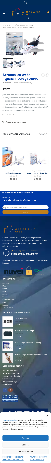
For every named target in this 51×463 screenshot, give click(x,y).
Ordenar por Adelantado (11, 376)
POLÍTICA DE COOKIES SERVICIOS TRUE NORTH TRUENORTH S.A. (13, 458)
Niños (18, 171)
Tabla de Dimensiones (10, 371)
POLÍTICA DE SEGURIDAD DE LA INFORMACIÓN (38, 458)
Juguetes (14, 171)
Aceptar (25, 438)
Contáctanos (7, 384)
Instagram (10, 390)
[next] (47, 75)
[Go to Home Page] (3, 25)
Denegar (25, 445)
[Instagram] (28, 18)
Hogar (4, 294)
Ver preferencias (25, 452)
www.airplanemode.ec (10, 420)
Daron (8, 171)
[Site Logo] (25, 12)
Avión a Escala (7, 308)
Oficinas (5, 291)
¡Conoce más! (13, 246)
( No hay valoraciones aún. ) (22, 83)
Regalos (5, 302)
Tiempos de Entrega (9, 382)
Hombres (5, 283)
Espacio (5, 305)
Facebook (5, 390)
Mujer (4, 286)
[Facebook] (24, 18)
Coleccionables (8, 300)
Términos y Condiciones (11, 373)
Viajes (4, 297)
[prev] (43, 75)
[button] (47, 415)
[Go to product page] (13, 157)
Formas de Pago (8, 379)
